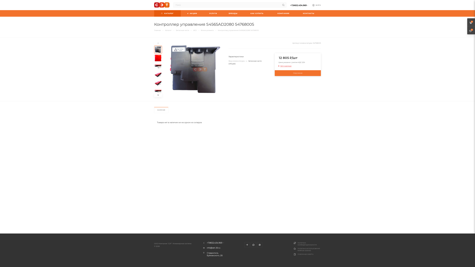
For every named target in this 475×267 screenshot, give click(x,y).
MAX (253, 244)
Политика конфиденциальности (307, 244)
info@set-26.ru (213, 248)
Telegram (247, 244)
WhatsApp (259, 244)
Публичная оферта (305, 254)
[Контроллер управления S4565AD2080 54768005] (194, 69)
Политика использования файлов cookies (309, 249)
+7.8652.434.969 (298, 5)
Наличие (161, 110)
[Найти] (283, 5)
